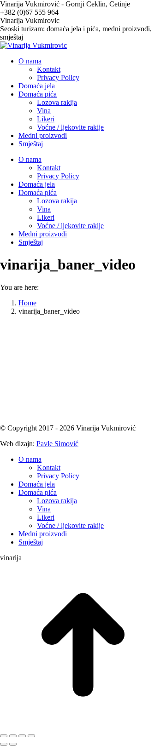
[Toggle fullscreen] (22, 736)
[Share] (13, 736)
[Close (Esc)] (3, 736)
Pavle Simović (57, 444)
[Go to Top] (83, 725)
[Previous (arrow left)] (3, 744)
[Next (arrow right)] (13, 744)
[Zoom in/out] (31, 736)
